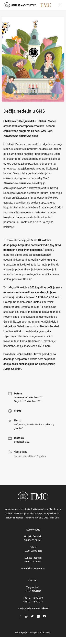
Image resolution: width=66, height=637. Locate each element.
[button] (60, 5)
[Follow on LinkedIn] (38, 616)
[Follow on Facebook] (20, 616)
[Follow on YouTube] (44, 616)
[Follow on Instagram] (26, 616)
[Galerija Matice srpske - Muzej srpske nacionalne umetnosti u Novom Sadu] (21, 5)
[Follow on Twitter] (32, 616)
